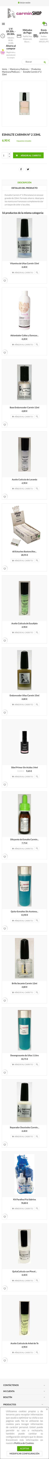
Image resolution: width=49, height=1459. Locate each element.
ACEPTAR (24, 1448)
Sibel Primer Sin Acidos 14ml (24, 767)
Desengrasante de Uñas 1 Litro (24, 1055)
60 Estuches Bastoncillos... (24, 551)
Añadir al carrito (30, 155)
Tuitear (28, 169)
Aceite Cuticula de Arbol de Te (24, 1343)
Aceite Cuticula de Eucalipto (24, 623)
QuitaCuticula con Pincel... (24, 1271)
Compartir (21, 169)
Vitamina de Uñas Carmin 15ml (24, 263)
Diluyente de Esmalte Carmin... (24, 839)
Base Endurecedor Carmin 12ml (24, 407)
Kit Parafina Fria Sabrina (24, 1199)
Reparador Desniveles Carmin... (24, 1127)
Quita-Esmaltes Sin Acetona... (24, 911)
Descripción (24, 182)
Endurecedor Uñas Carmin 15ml (24, 695)
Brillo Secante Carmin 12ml (24, 983)
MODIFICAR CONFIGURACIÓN (24, 1453)
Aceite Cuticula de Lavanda (24, 479)
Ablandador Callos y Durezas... (24, 335)
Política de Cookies (24, 1443)
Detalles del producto (24, 188)
